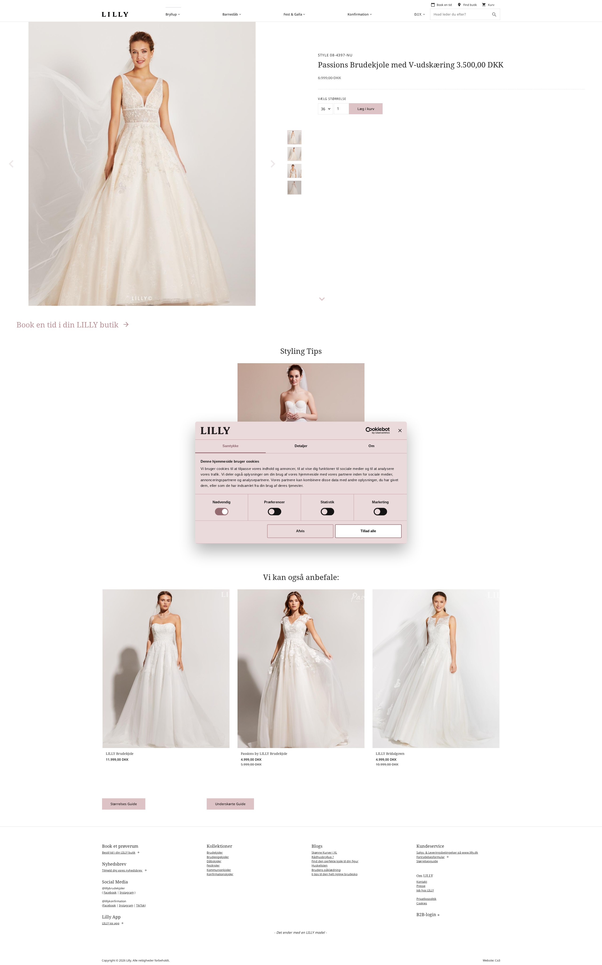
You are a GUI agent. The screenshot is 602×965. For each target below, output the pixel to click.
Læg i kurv (365, 108)
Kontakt (421, 882)
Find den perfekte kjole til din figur (335, 861)
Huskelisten (320, 865)
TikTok (140, 905)
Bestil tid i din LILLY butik (118, 853)
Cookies (421, 903)
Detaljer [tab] (301, 446)
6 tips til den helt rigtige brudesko (334, 874)
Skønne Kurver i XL (324, 853)
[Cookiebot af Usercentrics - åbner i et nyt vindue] (369, 430)
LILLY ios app (110, 923)
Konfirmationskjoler (220, 874)
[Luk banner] (400, 430)
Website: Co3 (491, 960)
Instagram (127, 892)
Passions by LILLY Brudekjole (264, 753)
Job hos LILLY (425, 890)
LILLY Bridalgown (390, 753)
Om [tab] (371, 446)
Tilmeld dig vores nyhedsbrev (122, 870)
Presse (420, 886)
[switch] (274, 511)
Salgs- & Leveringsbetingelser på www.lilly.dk (447, 853)
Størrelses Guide (124, 804)
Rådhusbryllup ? (323, 857)
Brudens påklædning (326, 870)
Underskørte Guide (230, 804)
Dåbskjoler (214, 861)
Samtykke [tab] (230, 446)
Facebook (110, 892)
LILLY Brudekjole (120, 753)
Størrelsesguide (427, 861)
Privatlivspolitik (426, 899)
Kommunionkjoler (219, 870)
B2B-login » (428, 914)
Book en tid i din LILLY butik (67, 324)
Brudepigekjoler (218, 857)
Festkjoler (213, 865)
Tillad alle (368, 531)
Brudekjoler (215, 853)
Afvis (300, 531)
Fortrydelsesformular (430, 857)
